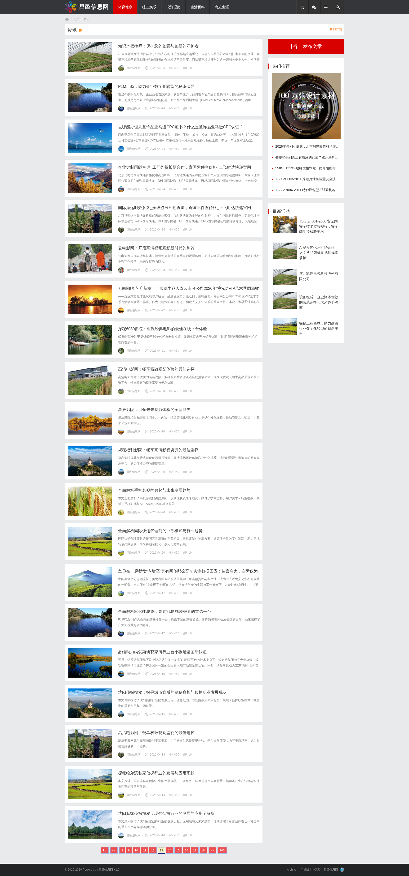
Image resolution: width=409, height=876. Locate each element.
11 (144, 850)
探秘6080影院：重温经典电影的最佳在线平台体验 (162, 329)
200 (222, 850)
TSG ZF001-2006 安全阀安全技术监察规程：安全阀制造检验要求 (318, 226)
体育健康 (125, 7)
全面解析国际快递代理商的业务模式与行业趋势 (160, 531)
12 (153, 850)
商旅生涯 (222, 7)
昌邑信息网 (94, 6)
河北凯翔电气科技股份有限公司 (318, 276)
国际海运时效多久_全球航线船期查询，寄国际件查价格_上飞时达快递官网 (184, 207)
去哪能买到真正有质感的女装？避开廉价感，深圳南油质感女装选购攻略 (328, 157)
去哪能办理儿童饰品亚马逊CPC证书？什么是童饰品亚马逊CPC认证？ (180, 127)
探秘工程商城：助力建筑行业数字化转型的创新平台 (318, 328)
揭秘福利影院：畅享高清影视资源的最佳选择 (158, 450)
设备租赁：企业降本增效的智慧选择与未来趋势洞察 (318, 302)
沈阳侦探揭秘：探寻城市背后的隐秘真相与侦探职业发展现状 (172, 692)
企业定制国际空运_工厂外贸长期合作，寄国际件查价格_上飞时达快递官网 (184, 167)
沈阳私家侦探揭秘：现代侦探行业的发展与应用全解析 (166, 813)
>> (212, 850)
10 (136, 850)
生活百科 (198, 7)
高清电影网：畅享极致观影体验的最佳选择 (156, 369)
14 (169, 850)
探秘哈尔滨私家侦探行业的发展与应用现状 (156, 773)
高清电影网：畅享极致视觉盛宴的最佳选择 (156, 733)
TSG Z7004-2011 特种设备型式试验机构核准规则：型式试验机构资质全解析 (331, 190)
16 (186, 850)
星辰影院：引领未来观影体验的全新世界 (154, 409)
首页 (67, 19)
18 (203, 850)
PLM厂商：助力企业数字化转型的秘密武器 (156, 86)
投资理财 (173, 7)
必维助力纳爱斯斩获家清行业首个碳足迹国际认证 (162, 652)
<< (114, 850)
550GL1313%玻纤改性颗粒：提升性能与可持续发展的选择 (318, 168)
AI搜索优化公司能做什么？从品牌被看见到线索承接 (318, 253)
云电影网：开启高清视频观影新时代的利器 (156, 248)
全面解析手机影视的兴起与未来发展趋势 (154, 490)
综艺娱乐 (149, 7)
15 (178, 850)
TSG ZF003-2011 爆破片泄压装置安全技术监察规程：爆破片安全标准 (327, 179)
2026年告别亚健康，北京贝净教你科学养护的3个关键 (314, 146)
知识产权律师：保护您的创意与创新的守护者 (158, 46)
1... (105, 850)
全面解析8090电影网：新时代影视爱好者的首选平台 (164, 611)
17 (194, 850)
